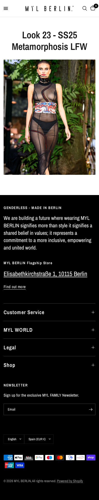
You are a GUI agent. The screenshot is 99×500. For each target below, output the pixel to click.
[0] (92, 8)
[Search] (85, 8)
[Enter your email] (90, 409)
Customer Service (24, 312)
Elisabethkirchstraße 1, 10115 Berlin (45, 274)
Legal (10, 347)
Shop (9, 365)
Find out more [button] (15, 286)
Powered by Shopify (70, 481)
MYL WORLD (18, 329)
